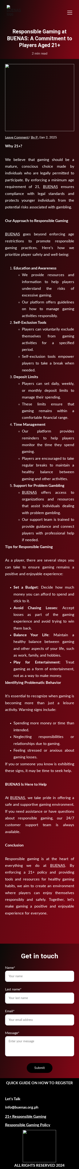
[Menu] (69, 12)
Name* (10, 967)
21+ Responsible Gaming (25, 1117)
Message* (12, 1033)
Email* (10, 1011)
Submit (39, 1068)
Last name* (13, 989)
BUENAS (50, 187)
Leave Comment (17, 137)
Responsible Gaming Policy (27, 1125)
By (33, 137)
